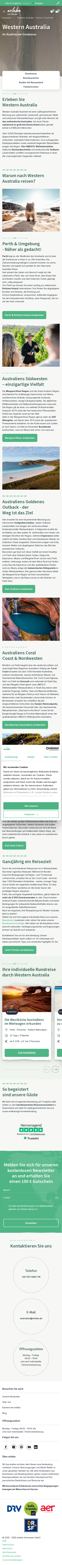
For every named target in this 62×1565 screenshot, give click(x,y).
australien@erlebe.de (31, 1318)
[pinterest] (21, 1447)
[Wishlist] (51, 11)
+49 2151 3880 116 (31, 1277)
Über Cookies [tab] (51, 757)
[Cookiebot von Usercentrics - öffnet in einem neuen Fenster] (46, 749)
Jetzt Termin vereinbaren (19, 949)
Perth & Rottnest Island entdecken (24, 315)
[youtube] (29, 1447)
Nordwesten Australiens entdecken (25, 724)
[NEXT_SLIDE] (55, 1069)
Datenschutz (46, 1206)
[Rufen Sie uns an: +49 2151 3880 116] (58, 3)
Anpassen (29, 814)
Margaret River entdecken (20, 437)
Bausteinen (8, 920)
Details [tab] (31, 757)
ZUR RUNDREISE (27, 1052)
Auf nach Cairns (14, 845)
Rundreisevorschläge (13, 923)
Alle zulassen (31, 806)
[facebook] (5, 1447)
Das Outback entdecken (19, 589)
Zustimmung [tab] (11, 757)
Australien (7, 18)
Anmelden (31, 1223)
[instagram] (13, 1447)
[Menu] (4, 11)
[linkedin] (36, 1447)
